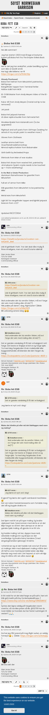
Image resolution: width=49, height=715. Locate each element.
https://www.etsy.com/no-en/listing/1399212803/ (23, 600)
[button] (34, 32)
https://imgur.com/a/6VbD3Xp (15, 74)
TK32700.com (19, 361)
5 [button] (31, 32)
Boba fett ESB (9, 24)
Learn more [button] (9, 704)
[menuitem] (6, 13)
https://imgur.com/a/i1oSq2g (34, 636)
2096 (8, 225)
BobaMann (4, 36)
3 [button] (25, 32)
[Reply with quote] (42, 38)
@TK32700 (30, 361)
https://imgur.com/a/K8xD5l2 (15, 308)
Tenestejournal (41, 361)
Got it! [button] (14, 710)
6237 (8, 382)
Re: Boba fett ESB (10, 233)
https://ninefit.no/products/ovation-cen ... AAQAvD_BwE (20, 240)
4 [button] (28, 32)
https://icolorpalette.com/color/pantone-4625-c (24, 356)
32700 (8, 317)
